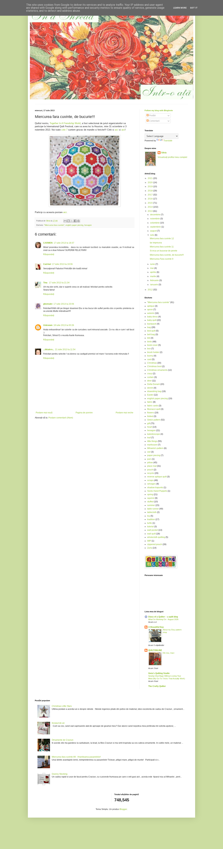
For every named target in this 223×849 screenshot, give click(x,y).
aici (116, 129)
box (149, 348)
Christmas (152, 363)
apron (150, 309)
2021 (150, 178)
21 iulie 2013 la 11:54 (65, 349)
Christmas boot (154, 366)
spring (150, 494)
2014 (150, 207)
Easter (150, 395)
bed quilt (151, 331)
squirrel (150, 498)
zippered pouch (154, 544)
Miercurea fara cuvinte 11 (162, 246)
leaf (149, 437)
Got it (194, 8)
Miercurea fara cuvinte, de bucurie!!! (167, 255)
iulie (152, 235)
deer (149, 380)
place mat (151, 466)
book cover (152, 345)
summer (151, 505)
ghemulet (47, 304)
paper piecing (153, 455)
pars (149, 459)
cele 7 (64, 129)
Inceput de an (58, 723)
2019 (150, 186)
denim (150, 388)
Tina (45, 282)
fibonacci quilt (153, 409)
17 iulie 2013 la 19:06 (62, 264)
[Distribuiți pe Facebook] (75, 221)
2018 (150, 190)
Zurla (149, 548)
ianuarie (154, 284)
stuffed (150, 501)
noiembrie (155, 218)
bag (149, 327)
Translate (167, 140)
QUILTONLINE (155, 650)
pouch (150, 469)
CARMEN (48, 243)
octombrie (155, 223)
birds (149, 341)
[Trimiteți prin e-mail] (65, 221)
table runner (153, 509)
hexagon (88, 225)
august (153, 231)
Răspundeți (48, 254)
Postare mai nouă (44, 412)
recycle (150, 473)
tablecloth (151, 512)
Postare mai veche (124, 412)
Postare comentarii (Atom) (60, 417)
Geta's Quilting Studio (159, 673)
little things (152, 441)
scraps (150, 480)
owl (149, 452)
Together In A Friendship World (65, 123)
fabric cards (152, 405)
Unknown (47, 325)
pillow (150, 462)
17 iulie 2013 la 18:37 (64, 243)
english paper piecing (74, 225)
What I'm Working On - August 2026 (163, 619)
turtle (149, 523)
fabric (149, 402)
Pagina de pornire (84, 412)
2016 (150, 199)
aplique (150, 306)
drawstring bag (154, 391)
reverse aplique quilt (157, 476)
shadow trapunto (155, 487)
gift (148, 423)
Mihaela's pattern (155, 448)
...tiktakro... (48, 349)
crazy (149, 373)
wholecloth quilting (156, 537)
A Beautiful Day (156, 627)
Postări (152, 115)
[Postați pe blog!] (68, 221)
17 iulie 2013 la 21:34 (59, 282)
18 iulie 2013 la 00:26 (63, 325)
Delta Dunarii (153, 384)
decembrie (155, 214)
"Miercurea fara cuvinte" (54, 225)
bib (148, 338)
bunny (150, 356)
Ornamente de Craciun (62, 740)
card (149, 359)
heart (149, 427)
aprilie (153, 272)
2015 (150, 203)
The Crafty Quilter (157, 686)
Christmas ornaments (157, 370)
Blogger (123, 809)
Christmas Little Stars (62, 706)
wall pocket (152, 530)
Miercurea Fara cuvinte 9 (161, 259)
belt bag (151, 334)
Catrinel (47, 264)
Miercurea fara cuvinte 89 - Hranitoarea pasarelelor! (76, 757)
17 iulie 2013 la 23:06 (63, 304)
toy (148, 516)
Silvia (164, 152)
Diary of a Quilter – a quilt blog (163, 617)
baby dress (152, 316)
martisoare (152, 445)
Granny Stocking (59, 774)
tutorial (150, 526)
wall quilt (151, 534)
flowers (150, 412)
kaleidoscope (153, 434)
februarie (154, 280)
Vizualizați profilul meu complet (172, 157)
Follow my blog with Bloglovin (159, 110)
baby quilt (151, 320)
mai (152, 268)
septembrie (155, 227)
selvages (151, 484)
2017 (150, 194)
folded (150, 416)
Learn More (180, 8)
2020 (150, 182)
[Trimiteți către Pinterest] (78, 221)
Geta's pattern (153, 420)
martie (153, 276)
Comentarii (154, 121)
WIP (149, 541)
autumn (150, 313)
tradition (151, 519)
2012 (150, 289)
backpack (151, 324)
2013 (150, 211)
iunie (152, 264)
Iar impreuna (156, 242)
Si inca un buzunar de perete (163, 251)
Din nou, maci (168, 653)
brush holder (153, 352)
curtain (150, 377)
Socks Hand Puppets (157, 491)
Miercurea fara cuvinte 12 (162, 238)
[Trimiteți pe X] (72, 221)
